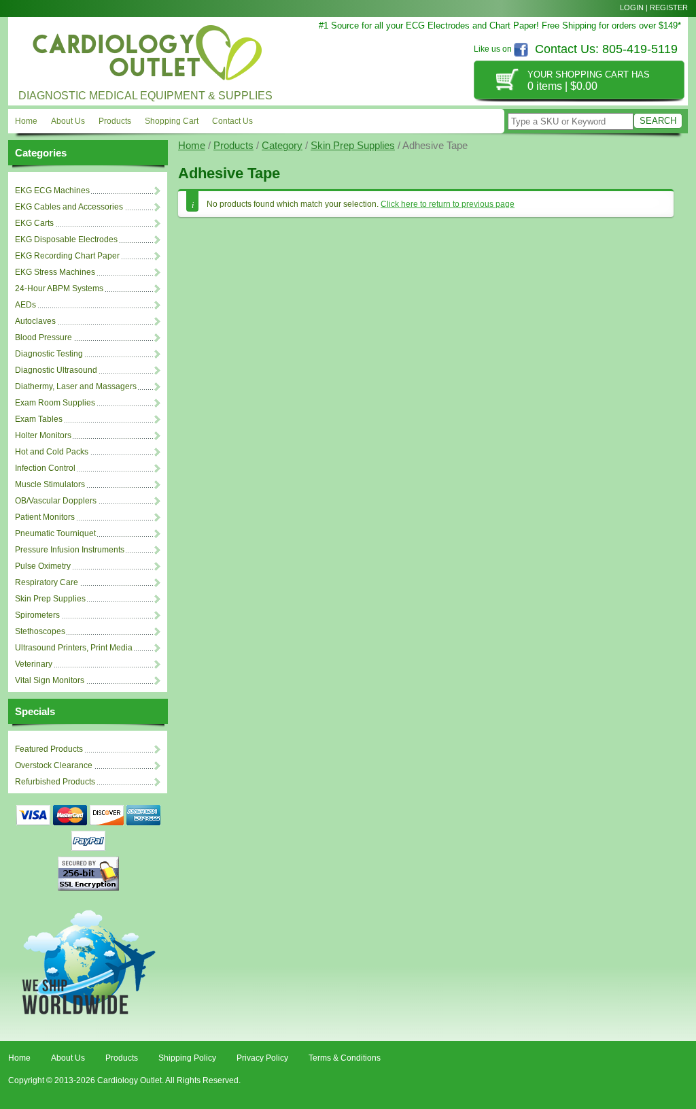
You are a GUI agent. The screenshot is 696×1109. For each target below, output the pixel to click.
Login (632, 7)
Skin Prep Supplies (353, 145)
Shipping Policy (187, 1058)
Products (115, 121)
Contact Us (232, 121)
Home (26, 121)
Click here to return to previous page (448, 204)
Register (669, 7)
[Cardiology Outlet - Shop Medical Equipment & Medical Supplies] (144, 50)
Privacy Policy (262, 1058)
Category (282, 145)
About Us (68, 121)
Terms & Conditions (345, 1058)
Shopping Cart (171, 121)
